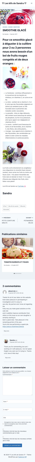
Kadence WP (22, 457)
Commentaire (8, 374)
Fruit (4, 206)
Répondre (6, 331)
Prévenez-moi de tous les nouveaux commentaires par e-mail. (14, 432)
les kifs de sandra (13, 206)
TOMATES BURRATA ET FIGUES (16, 262)
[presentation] (17, 248)
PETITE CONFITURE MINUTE (8, 220)
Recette (22, 206)
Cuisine (10, 27)
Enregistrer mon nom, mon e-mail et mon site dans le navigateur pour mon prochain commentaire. (17, 423)
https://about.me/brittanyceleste (13, 326)
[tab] (14, 273)
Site (4, 417)
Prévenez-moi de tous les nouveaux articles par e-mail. (17, 439)
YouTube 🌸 (22, 186)
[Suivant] (30, 255)
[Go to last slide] (4, 255)
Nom (5, 401)
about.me (11, 291)
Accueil (5, 27)
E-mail (6, 409)
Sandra (6, 34)
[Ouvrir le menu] (31, 3)
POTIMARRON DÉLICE (28, 220)
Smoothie (6, 209)
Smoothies (16, 27)
